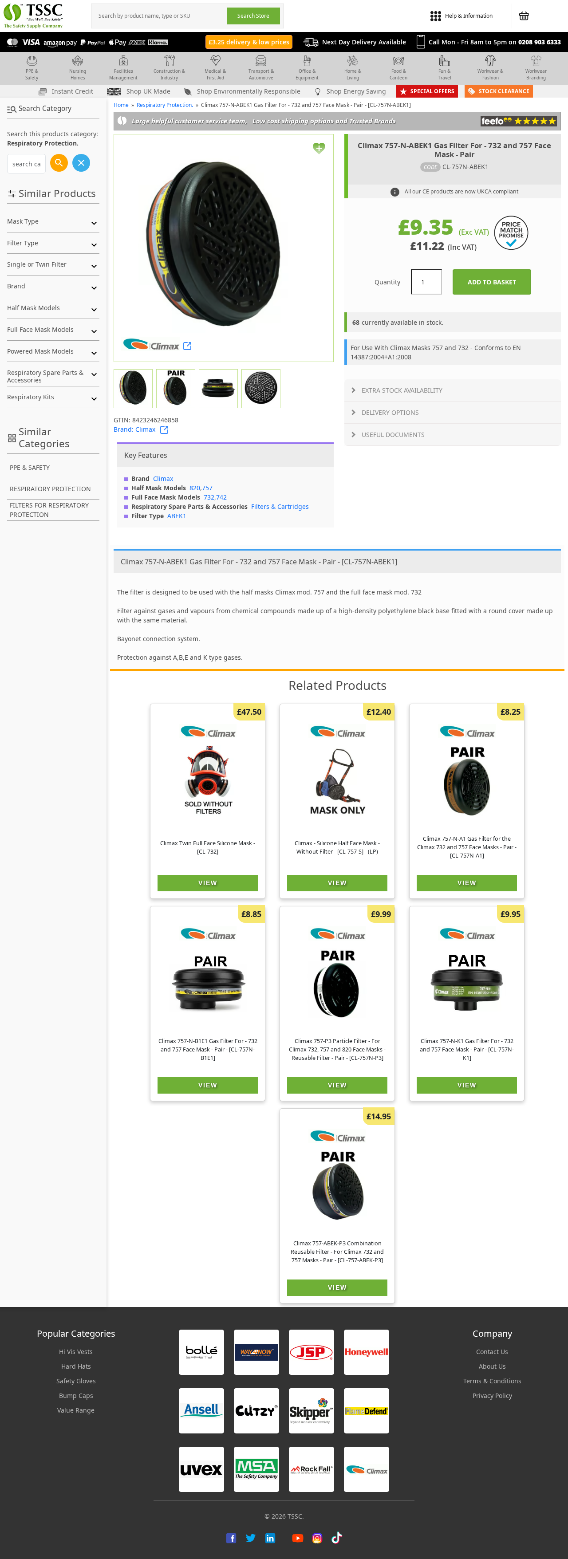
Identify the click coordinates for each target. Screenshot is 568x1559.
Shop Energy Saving (355, 91)
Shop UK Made (147, 91)
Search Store (253, 16)
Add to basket (499, 282)
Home (121, 105)
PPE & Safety (31, 74)
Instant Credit (71, 91)
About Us (492, 1366)
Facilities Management (123, 74)
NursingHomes (77, 74)
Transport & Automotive (261, 74)
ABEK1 (176, 516)
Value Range (76, 1410)
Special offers (432, 91)
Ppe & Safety (30, 467)
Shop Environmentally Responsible (247, 91)
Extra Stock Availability (402, 390)
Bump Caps (76, 1395)
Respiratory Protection (50, 488)
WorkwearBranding (536, 74)
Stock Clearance (504, 91)
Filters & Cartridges (280, 506)
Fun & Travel (444, 74)
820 (194, 488)
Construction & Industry (169, 74)
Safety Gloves (76, 1381)
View (207, 882)
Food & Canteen (398, 74)
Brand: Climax (134, 429)
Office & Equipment (307, 74)
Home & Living (352, 74)
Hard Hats (76, 1366)
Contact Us (492, 1351)
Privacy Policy (492, 1395)
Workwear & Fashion (490, 74)
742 (221, 497)
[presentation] (159, 16)
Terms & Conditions (492, 1381)
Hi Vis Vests (76, 1351)
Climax (163, 478)
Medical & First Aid (215, 74)
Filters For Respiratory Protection (49, 510)
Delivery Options (390, 412)
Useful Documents (393, 434)
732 (209, 497)
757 (207, 488)
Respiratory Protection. (165, 105)
